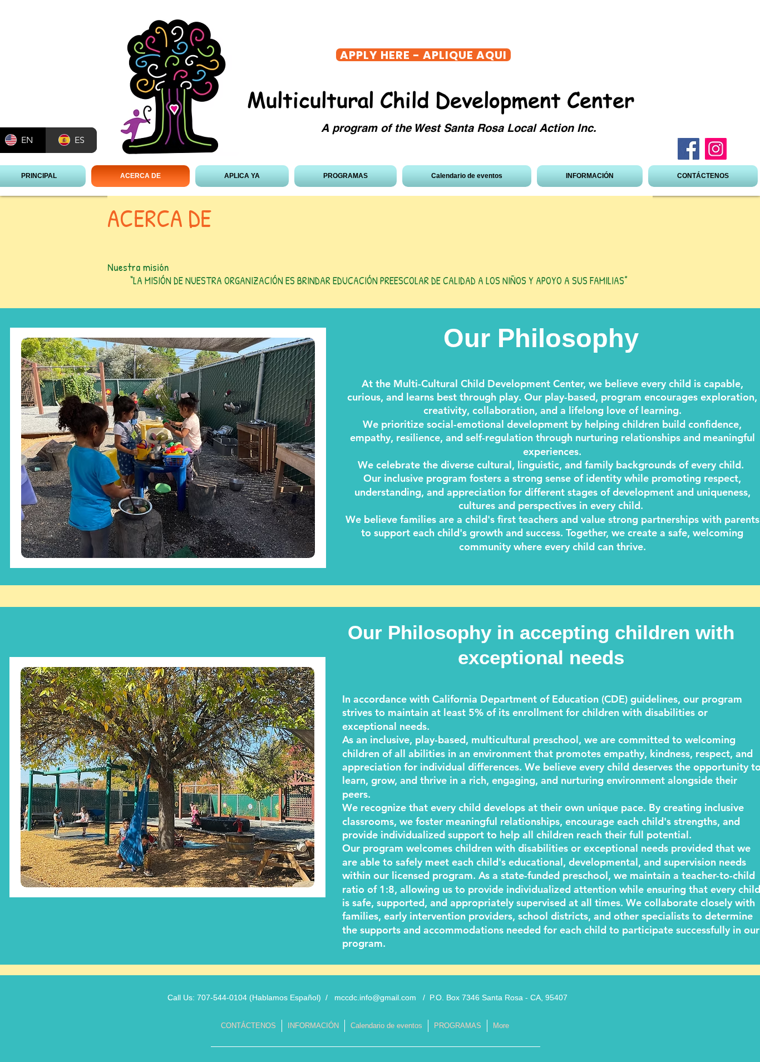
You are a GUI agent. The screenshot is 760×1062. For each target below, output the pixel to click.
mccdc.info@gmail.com (375, 997)
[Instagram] (716, 149)
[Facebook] (688, 149)
